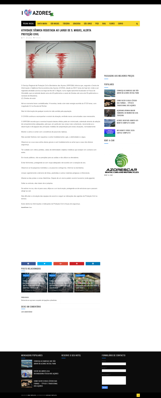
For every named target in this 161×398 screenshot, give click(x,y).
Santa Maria (42, 23)
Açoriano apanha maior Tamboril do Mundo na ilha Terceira (127, 112)
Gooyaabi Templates (51, 395)
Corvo (120, 23)
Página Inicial (28, 23)
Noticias (38, 38)
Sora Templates (31, 395)
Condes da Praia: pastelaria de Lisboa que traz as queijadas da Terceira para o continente (87, 284)
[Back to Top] (138, 395)
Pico (97, 23)
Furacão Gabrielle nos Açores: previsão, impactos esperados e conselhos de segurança (60, 284)
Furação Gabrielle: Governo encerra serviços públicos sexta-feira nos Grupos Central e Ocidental (34, 284)
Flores (112, 23)
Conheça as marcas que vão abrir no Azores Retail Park (128, 91)
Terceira (66, 23)
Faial (104, 23)
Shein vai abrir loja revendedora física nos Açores (46, 372)
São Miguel (55, 23)
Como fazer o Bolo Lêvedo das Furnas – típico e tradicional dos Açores (127, 103)
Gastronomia (80, 275)
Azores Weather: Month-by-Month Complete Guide (128, 121)
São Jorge (88, 23)
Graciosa (76, 23)
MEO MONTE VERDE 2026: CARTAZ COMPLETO (126, 131)
